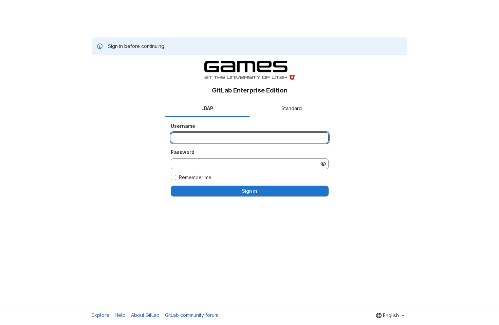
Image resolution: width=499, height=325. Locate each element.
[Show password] (323, 163)
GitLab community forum (191, 315)
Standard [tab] (291, 108)
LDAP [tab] (207, 108)
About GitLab (145, 315)
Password (183, 152)
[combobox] (390, 315)
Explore (100, 315)
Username (183, 126)
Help (120, 315)
